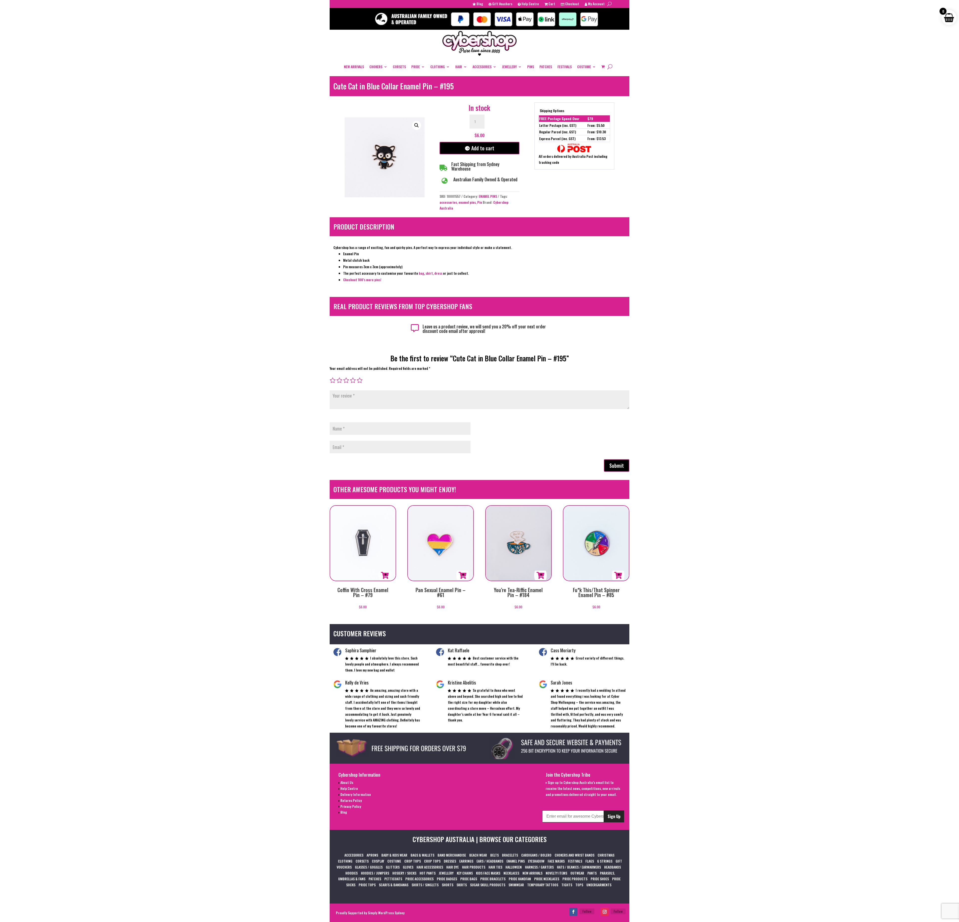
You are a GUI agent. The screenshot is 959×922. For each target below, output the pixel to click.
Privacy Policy (350, 806)
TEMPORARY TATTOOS (542, 884)
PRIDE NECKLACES (546, 878)
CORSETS (399, 66)
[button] (416, 125)
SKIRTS (462, 884)
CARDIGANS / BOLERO (536, 855)
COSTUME (584, 66)
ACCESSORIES (482, 66)
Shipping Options (552, 110)
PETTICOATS (393, 878)
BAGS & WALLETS (422, 855)
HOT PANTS (428, 873)
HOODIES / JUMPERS (375, 873)
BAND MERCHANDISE (452, 855)
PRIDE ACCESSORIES (419, 878)
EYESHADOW (536, 861)
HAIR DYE (452, 867)
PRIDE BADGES (447, 878)
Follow (586, 911)
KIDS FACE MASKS (488, 873)
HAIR (458, 66)
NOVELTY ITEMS (556, 873)
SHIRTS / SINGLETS (425, 884)
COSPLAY (378, 861)
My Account (596, 4)
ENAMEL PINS (488, 196)
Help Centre (530, 4)
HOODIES (351, 873)
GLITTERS (393, 867)
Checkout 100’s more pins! (362, 279)
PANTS (592, 873)
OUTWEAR (577, 873)
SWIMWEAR (516, 884)
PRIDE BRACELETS (492, 878)
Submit (616, 465)
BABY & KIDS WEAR (394, 855)
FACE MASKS (556, 861)
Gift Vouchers (501, 4)
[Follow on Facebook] (573, 912)
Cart (551, 4)
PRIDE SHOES (600, 878)
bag (421, 273)
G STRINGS (604, 861)
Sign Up (614, 816)
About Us (346, 782)
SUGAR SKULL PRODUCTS (487, 884)
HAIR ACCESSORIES (430, 867)
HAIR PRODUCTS (473, 867)
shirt (429, 273)
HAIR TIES (495, 867)
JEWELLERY (509, 66)
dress (438, 273)
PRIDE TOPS (367, 884)
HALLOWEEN (513, 867)
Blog (479, 4)
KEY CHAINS (465, 873)
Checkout (571, 4)
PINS (530, 66)
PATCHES (545, 66)
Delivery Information (355, 794)
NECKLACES (511, 873)
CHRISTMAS (606, 855)
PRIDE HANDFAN (520, 878)
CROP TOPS (412, 861)
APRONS (372, 855)
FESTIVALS (564, 66)
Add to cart (482, 148)
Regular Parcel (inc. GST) (557, 131)
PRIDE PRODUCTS (574, 878)
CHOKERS (375, 66)
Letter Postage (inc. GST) (557, 125)
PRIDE (415, 66)
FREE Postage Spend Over (559, 118)
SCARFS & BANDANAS (393, 884)
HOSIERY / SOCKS (404, 873)
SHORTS (447, 884)
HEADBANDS (612, 867)
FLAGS (589, 861)
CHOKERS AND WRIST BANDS (574, 855)
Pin (479, 202)
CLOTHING (437, 66)
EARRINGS (466, 861)
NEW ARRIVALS (354, 66)
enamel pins (467, 202)
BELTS (494, 855)
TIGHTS (566, 884)
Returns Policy (351, 800)
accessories (448, 202)
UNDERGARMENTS (598, 884)
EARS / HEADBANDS (490, 861)
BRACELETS (510, 855)
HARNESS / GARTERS (539, 867)
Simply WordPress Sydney (386, 912)
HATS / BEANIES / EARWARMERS (579, 867)
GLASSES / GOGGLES (369, 867)
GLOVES (408, 867)
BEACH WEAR (478, 855)
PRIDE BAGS (468, 878)
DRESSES (450, 861)
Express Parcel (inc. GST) (557, 138)
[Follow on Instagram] (605, 912)
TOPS (579, 884)
